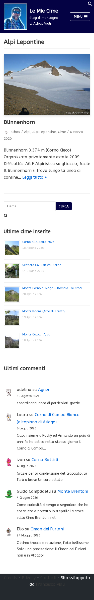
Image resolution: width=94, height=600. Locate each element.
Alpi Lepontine (44, 132)
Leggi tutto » (34, 177)
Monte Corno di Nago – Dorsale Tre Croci (52, 288)
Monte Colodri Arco (36, 334)
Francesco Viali (50, 584)
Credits (10, 577)
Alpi (27, 132)
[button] (90, 5)
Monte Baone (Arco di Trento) (43, 311)
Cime (62, 132)
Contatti (48, 577)
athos (15, 132)
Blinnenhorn (19, 122)
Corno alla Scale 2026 (38, 242)
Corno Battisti (45, 459)
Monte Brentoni (72, 491)
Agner (44, 389)
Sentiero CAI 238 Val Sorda (41, 265)
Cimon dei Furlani (47, 529)
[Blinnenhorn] (47, 84)
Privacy (29, 577)
